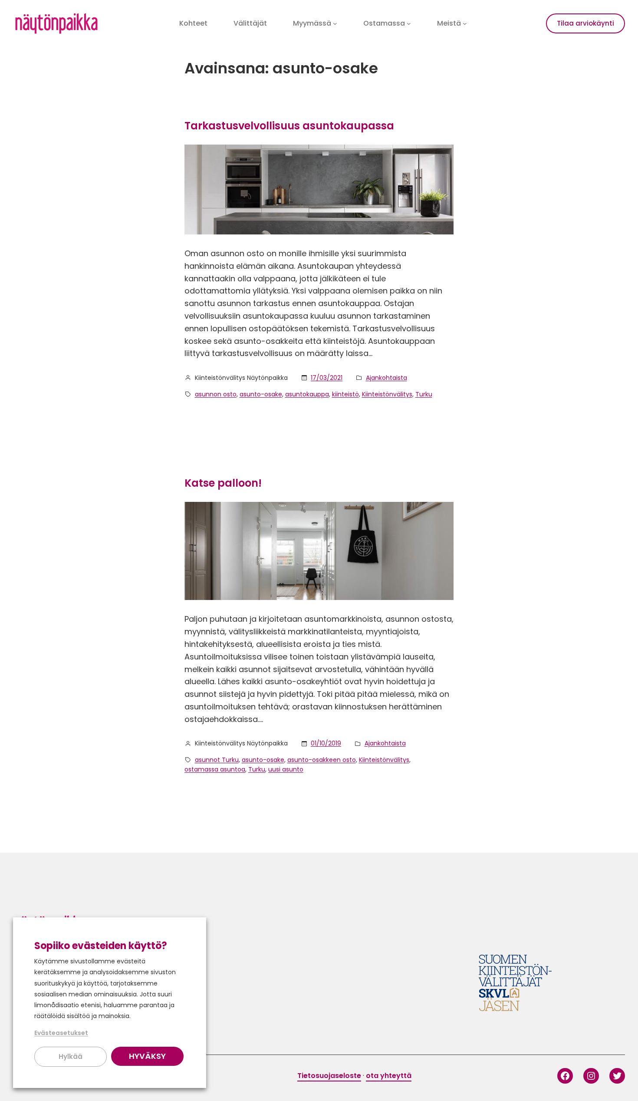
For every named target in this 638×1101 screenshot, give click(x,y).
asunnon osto (216, 394)
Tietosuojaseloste (329, 1076)
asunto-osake (261, 394)
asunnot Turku (217, 759)
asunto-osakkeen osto (321, 759)
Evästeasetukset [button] (61, 1032)
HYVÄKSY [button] (147, 1056)
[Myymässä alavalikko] (335, 23)
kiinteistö (345, 394)
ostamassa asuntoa (214, 769)
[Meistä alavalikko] (465, 23)
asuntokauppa (307, 394)
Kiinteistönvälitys (387, 394)
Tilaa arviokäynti (585, 23)
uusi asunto (285, 769)
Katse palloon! (223, 483)
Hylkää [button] (70, 1056)
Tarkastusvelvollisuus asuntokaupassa (289, 126)
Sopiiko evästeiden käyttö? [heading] (100, 946)
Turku (423, 394)
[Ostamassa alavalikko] (409, 23)
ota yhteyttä (388, 1076)
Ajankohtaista (386, 377)
